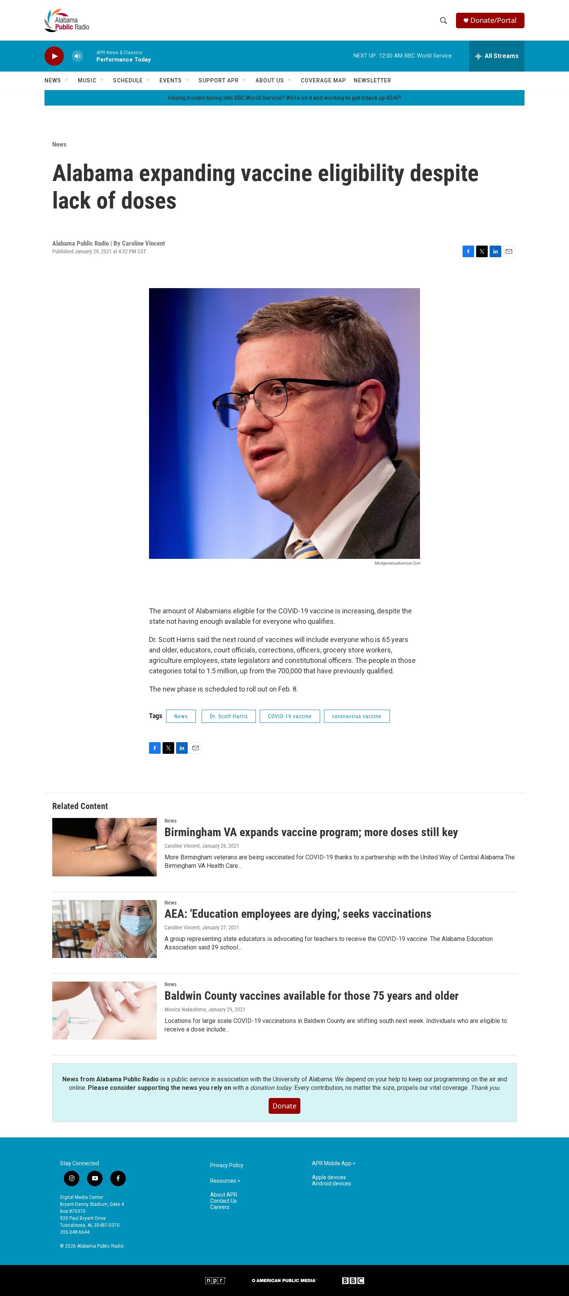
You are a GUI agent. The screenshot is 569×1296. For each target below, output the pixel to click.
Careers (220, 1207)
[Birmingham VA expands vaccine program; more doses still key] (104, 847)
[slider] (90, 56)
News (53, 80)
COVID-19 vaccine (290, 716)
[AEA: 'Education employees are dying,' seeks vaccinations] (104, 929)
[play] (54, 56)
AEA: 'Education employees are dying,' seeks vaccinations (298, 913)
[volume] (77, 56)
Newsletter (372, 80)
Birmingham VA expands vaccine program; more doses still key (311, 832)
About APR (223, 1195)
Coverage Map (323, 80)
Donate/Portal (493, 20)
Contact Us (223, 1201)
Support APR (219, 80)
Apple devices (329, 1177)
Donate (284, 1105)
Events (170, 80)
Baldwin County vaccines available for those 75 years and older (312, 995)
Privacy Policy (226, 1165)
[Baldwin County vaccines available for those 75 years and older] (104, 1011)
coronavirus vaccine (357, 716)
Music (87, 80)
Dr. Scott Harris (229, 716)
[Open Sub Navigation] (67, 80)
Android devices (331, 1184)
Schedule (128, 80)
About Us (269, 80)
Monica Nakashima (185, 1009)
